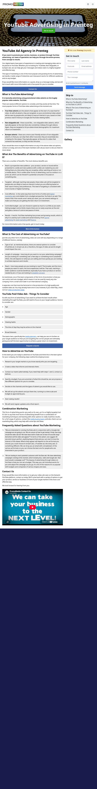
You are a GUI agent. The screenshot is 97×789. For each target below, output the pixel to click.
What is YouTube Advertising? (76, 99)
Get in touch (48, 31)
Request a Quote (32, 346)
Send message (79, 87)
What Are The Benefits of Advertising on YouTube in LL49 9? (79, 103)
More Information (32, 229)
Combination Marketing (74, 122)
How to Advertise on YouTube (76, 119)
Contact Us (33, 89)
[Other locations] (88, 4)
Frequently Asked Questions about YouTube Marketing (78, 126)
